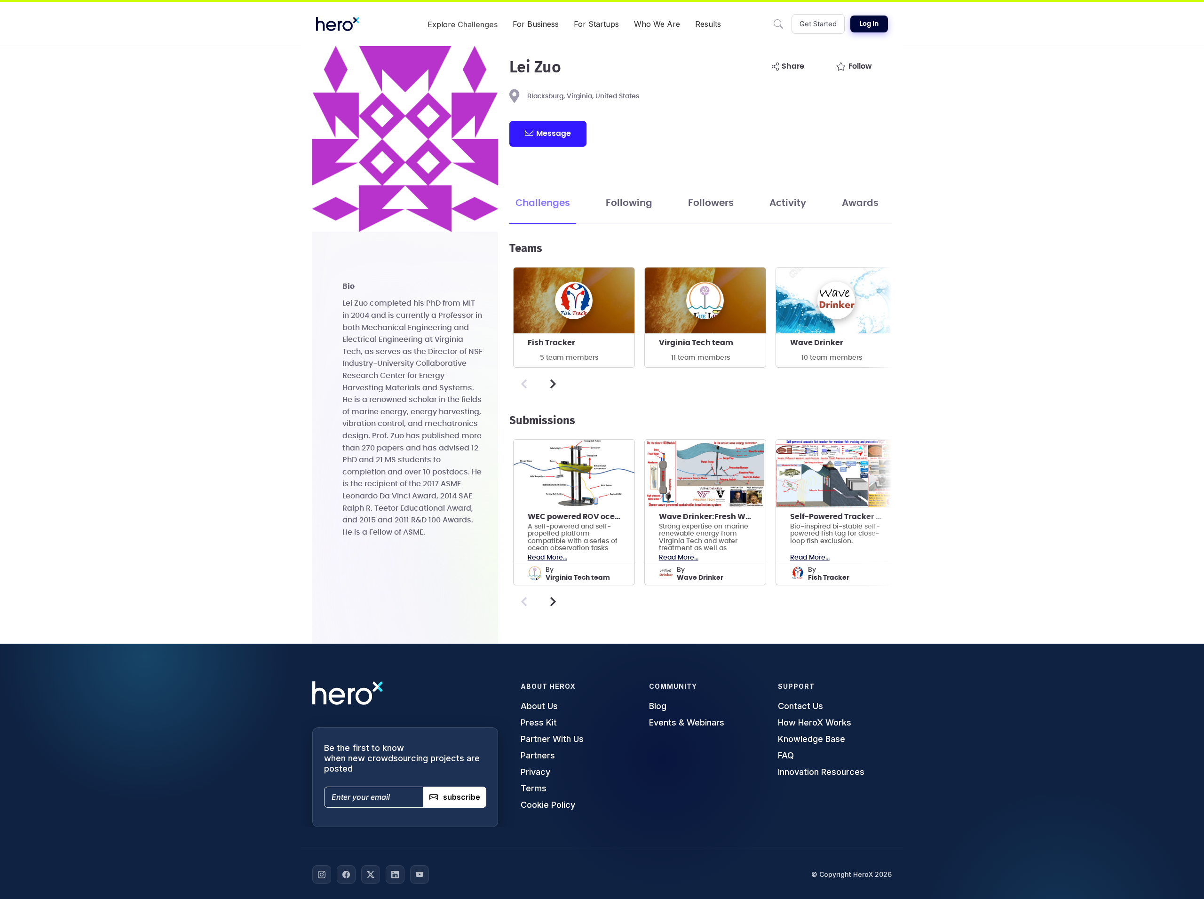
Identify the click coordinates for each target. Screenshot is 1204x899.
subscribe (461, 797)
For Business (536, 24)
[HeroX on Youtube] (419, 874)
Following (629, 203)
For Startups (596, 24)
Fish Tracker (551, 343)
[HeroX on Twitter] (370, 874)
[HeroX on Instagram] (321, 874)
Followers (711, 203)
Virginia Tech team (696, 343)
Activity (787, 203)
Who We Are (657, 24)
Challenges (542, 203)
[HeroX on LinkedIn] (395, 874)
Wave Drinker (816, 343)
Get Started (818, 23)
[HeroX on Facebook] (346, 874)
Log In (869, 24)
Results (708, 24)
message (553, 133)
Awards (860, 203)
